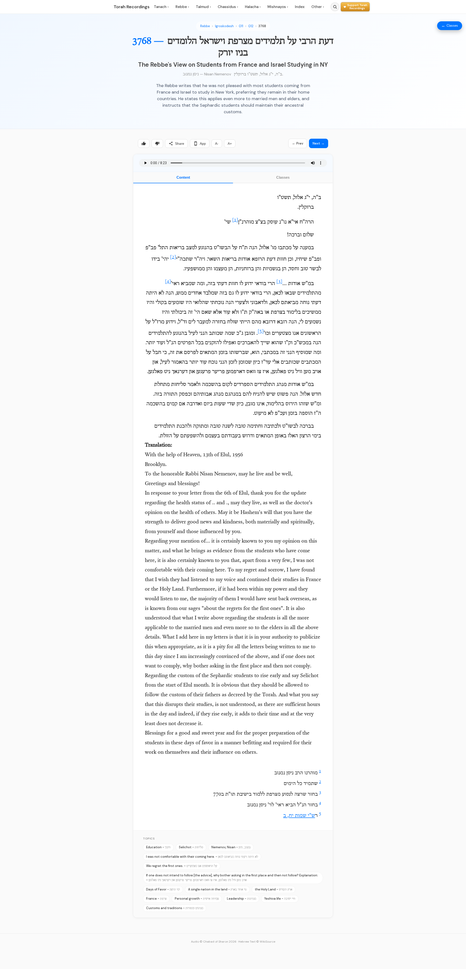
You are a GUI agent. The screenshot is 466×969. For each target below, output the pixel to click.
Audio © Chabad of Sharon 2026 (213, 942)
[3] (279, 282)
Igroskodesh (224, 26)
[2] (173, 257)
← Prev (297, 143)
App (203, 143)
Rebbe (182, 6)
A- (216, 143)
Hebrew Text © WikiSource (256, 942)
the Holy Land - (273, 889)
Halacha (253, 6)
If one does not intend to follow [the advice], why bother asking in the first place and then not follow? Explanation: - (232, 877)
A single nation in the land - (217, 889)
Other (317, 6)
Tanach (161, 6)
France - (156, 899)
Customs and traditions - (174, 908)
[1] (235, 220)
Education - (158, 847)
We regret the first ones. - (181, 866)
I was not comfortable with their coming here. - (202, 857)
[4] (168, 282)
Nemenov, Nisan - (230, 847)
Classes (283, 177)
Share (179, 143)
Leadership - (241, 899)
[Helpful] (144, 143)
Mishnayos (277, 6)
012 (250, 26)
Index (300, 6)
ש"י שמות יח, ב (299, 815)
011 (241, 26)
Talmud (203, 6)
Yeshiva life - (279, 899)
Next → (319, 143)
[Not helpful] (157, 143)
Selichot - (191, 847)
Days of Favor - (163, 889)
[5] (261, 331)
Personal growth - (197, 899)
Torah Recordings (132, 7)
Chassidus (228, 6)
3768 (262, 26)
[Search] (335, 6)
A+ (230, 143)
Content (183, 177)
